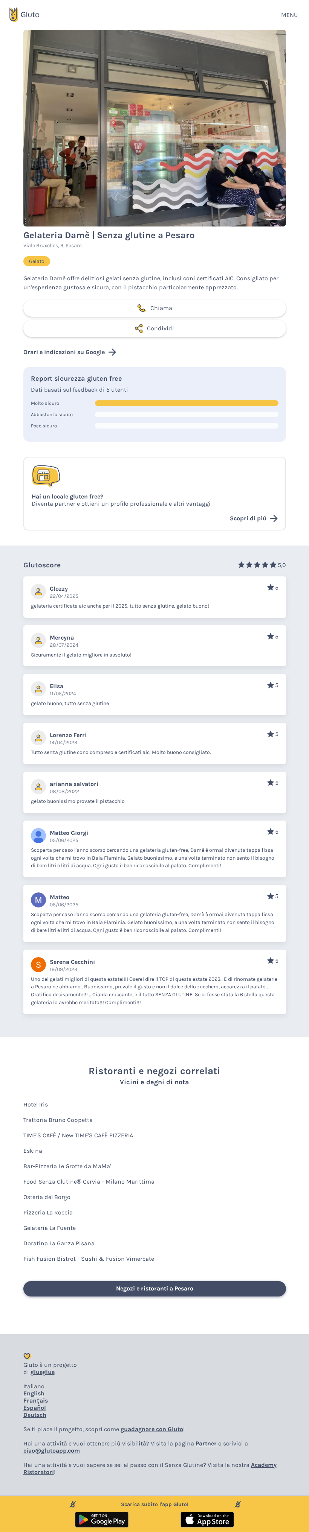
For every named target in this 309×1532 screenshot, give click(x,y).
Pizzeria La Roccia (48, 1212)
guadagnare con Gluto (152, 1429)
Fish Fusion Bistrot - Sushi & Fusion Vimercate (88, 1258)
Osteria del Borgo (46, 1197)
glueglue (43, 1371)
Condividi (160, 328)
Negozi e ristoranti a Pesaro (154, 1288)
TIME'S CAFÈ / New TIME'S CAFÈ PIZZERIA (78, 1135)
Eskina (32, 1150)
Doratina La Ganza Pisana (59, 1243)
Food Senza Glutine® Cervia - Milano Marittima (88, 1181)
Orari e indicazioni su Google (64, 352)
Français (35, 1400)
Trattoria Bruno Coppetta (58, 1119)
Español (34, 1407)
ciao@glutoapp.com (51, 1450)
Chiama (161, 308)
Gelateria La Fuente (49, 1227)
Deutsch (34, 1414)
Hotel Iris (35, 1104)
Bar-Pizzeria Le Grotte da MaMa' (67, 1166)
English (33, 1393)
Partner (206, 1443)
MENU (289, 14)
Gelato (36, 261)
